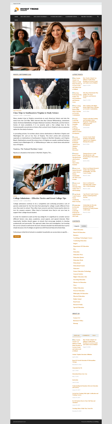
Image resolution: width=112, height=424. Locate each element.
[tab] (76, 226)
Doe (74, 249)
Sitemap (75, 323)
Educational (76, 263)
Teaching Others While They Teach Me (82, 408)
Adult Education (17, 110)
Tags (93, 335)
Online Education (78, 288)
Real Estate (76, 302)
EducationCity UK (77, 368)
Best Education (25, 16)
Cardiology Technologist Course (82, 238)
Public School (77, 299)
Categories (76, 226)
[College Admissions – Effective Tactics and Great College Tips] (41, 179)
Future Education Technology (82, 271)
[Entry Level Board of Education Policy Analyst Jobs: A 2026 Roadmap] (77, 183)
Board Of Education (79, 232)
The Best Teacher (86, 16)
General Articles (78, 274)
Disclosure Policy (78, 320)
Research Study (78, 304)
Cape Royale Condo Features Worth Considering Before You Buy (90, 195)
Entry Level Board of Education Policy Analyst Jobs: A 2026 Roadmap (89, 184)
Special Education (78, 307)
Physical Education (79, 296)
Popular (76, 335)
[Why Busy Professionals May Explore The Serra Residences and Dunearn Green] (77, 93)
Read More (16, 157)
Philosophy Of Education (80, 293)
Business (75, 235)
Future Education (56, 16)
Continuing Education (79, 240)
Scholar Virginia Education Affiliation (82, 354)
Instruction (75, 380)
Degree (15, 196)
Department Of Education (81, 246)
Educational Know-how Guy (79, 374)
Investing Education (79, 279)
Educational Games (79, 265)
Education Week (78, 260)
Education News (78, 254)
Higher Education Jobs (80, 277)
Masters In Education (79, 282)
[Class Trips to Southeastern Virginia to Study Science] (41, 93)
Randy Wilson (28, 115)
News (16, 20)
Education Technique (40, 16)
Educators (76, 268)
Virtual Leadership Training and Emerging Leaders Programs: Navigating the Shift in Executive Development (90, 122)
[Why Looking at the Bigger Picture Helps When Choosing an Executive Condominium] (77, 106)
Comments (86, 335)
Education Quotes (78, 257)
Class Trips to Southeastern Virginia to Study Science (36, 113)
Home (16, 16)
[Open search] (98, 16)
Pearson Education (78, 290)
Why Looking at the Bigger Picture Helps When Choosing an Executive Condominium (91, 107)
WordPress (90, 421)
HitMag (96, 421)
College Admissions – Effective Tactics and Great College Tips (39, 198)
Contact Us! (76, 318)
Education (76, 252)
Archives (84, 226)
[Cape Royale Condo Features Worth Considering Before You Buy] (77, 194)
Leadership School (71, 16)
